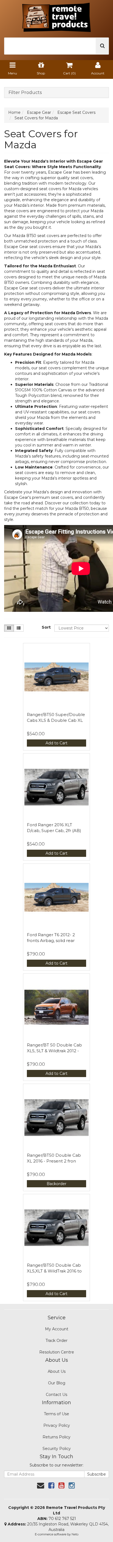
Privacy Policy (56, 1425)
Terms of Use (56, 1413)
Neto (75, 1534)
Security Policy (57, 1448)
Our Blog (56, 1382)
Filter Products (25, 92)
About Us (57, 1371)
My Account (56, 1328)
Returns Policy (56, 1437)
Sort (46, 627)
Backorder (56, 1183)
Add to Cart (56, 743)
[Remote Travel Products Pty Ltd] (56, 15)
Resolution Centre (56, 1352)
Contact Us (56, 1394)
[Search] (102, 46)
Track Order (56, 1340)
